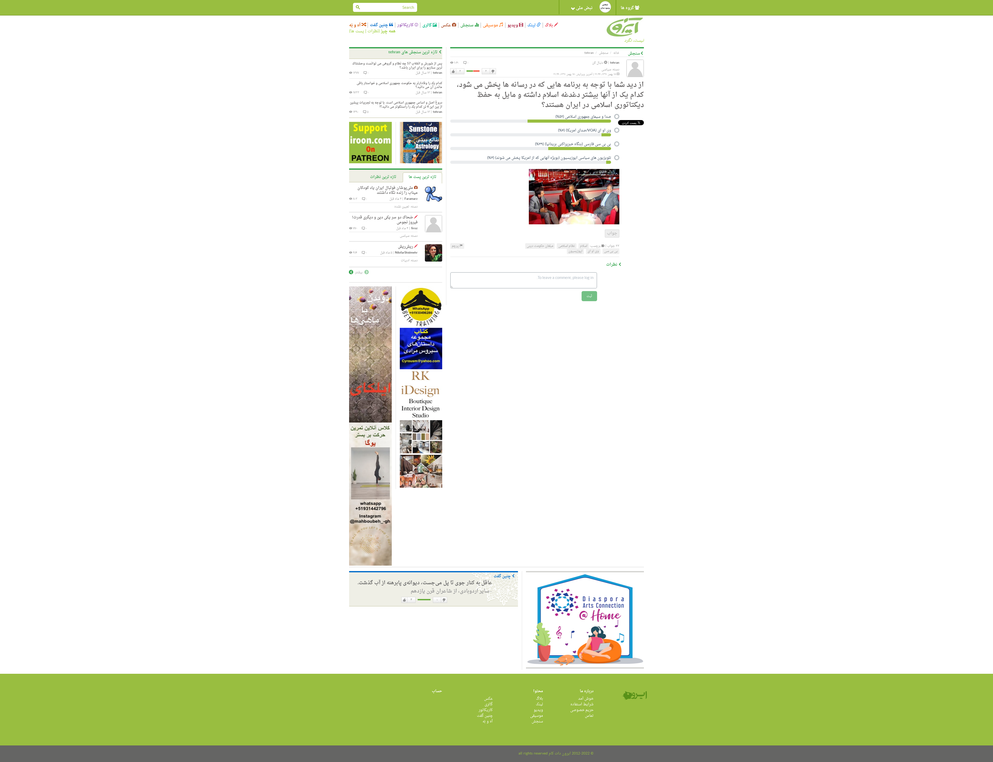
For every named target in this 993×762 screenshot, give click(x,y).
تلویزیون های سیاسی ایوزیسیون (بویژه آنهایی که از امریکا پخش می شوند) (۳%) (549, 158)
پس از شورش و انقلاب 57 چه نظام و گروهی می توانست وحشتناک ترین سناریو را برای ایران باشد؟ (397, 65)
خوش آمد (585, 698)
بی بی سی (611, 251)
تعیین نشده (401, 207)
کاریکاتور (406, 25)
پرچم (456, 246)
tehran (614, 63)
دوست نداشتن (492, 71)
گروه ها (628, 8)
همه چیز (388, 31)
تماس (589, 715)
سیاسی (606, 69)
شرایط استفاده (581, 704)
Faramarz (411, 199)
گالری (427, 25)
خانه (616, 53)
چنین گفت (379, 25)
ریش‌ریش (405, 246)
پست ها (357, 31)
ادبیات (405, 260)
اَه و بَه (355, 25)
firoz (414, 228)
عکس (446, 25)
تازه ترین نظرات (383, 177)
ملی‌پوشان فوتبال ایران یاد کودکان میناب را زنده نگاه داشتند (387, 190)
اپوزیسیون (575, 251)
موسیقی (491, 25)
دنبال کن (598, 63)
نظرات (373, 31)
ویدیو (513, 25)
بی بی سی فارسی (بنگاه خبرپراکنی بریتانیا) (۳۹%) (573, 145)
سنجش (467, 25)
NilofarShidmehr (406, 253)
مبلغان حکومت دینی (540, 246)
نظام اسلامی (566, 246)
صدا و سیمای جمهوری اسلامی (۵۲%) (583, 117)
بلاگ (549, 25)
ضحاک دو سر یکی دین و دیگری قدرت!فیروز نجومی (385, 220)
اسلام (583, 246)
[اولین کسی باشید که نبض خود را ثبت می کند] (605, 7)
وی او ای (593, 251)
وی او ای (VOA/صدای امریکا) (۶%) (584, 131)
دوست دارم (453, 71)
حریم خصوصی (581, 710)
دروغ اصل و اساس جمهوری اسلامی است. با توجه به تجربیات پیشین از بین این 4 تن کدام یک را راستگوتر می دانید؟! (396, 104)
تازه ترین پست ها (422, 177)
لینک (532, 25)
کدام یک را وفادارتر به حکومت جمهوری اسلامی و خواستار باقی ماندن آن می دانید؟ (399, 85)
